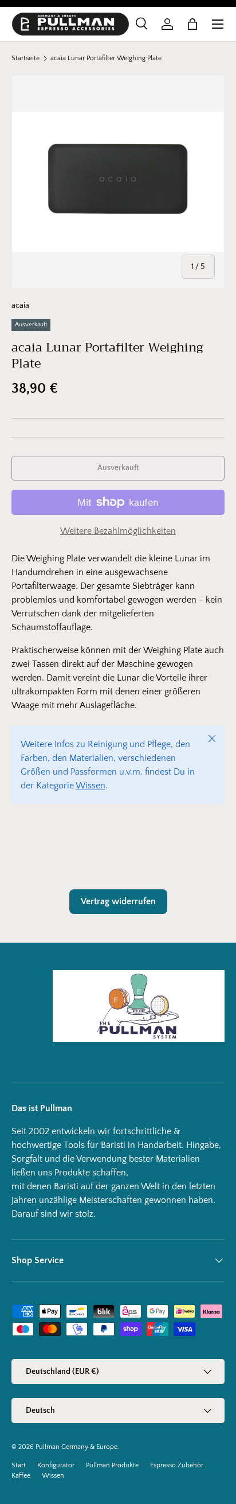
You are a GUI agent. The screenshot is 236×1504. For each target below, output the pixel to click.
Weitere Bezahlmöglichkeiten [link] (118, 531)
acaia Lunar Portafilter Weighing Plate (106, 58)
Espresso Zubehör (176, 1465)
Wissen (90, 785)
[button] (192, 24)
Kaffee (20, 1475)
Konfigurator (55, 1465)
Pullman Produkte (112, 1465)
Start (18, 1465)
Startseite (25, 58)
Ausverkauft (118, 467)
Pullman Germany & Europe (76, 1447)
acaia (20, 305)
